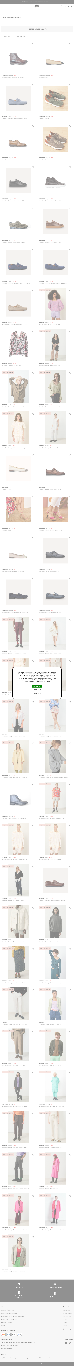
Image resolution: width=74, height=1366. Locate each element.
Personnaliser (37, 693)
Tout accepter (37, 686)
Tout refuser (37, 689)
